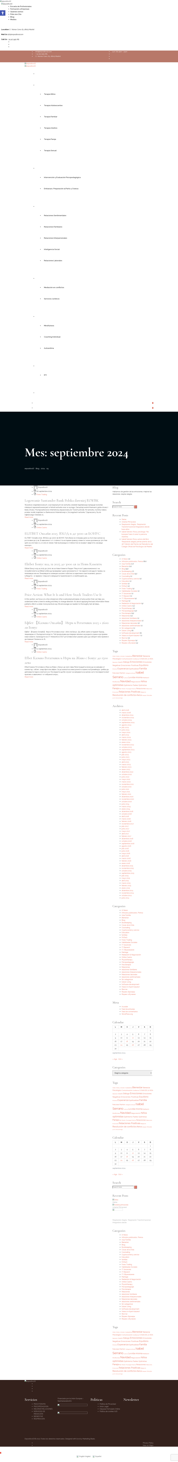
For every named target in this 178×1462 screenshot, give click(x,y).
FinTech (124, 586)
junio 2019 (125, 804)
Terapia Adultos (50, 128)
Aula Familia (126, 564)
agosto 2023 (126, 752)
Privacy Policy (148, 1443)
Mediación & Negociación (131, 603)
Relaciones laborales (129, 623)
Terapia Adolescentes (53, 105)
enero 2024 (126, 742)
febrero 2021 (126, 794)
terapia (144, 695)
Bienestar (39, 316)
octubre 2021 (127, 787)
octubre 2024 (127, 720)
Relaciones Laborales (53, 261)
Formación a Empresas (19, 9)
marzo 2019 (126, 806)
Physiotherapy (127, 608)
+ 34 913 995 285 (41, 54)
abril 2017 (125, 834)
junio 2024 (125, 730)
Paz (120, 688)
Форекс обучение (129, 643)
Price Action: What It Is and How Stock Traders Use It (63, 595)
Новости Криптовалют (131, 635)
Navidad (125, 681)
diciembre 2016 (127, 839)
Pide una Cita (15, 14)
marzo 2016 (126, 858)
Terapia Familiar (50, 117)
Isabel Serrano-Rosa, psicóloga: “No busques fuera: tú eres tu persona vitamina (135, 534)
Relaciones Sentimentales (55, 215)
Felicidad (115, 673)
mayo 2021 (126, 792)
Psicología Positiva (131, 688)
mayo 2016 (126, 853)
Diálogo (126, 662)
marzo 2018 (126, 819)
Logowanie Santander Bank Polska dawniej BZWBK (62, 500)
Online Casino (42, 528)
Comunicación (127, 659)
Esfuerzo (114, 669)
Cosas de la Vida (128, 574)
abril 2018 (125, 816)
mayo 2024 (126, 732)
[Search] (135, 506)
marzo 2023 (126, 764)
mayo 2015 (126, 878)
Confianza (136, 659)
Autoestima (49, 348)
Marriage (125, 601)
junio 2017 (125, 829)
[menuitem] (84, 1456)
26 (133, 1045)
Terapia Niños (49, 94)
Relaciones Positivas (129, 691)
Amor (114, 656)
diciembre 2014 (127, 890)
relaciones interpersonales (131, 621)
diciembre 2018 (127, 811)
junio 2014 (125, 898)
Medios (13, 19)
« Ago (114, 1059)
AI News (125, 559)
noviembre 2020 (128, 799)
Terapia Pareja (50, 139)
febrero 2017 (126, 836)
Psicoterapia (40, 85)
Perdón (124, 688)
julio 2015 (125, 876)
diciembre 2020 (127, 797)
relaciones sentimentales (131, 626)
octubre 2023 (127, 747)
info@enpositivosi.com (15, 34)
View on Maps (148, 1445)
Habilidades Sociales (129, 591)
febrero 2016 (126, 861)
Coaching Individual (52, 337)
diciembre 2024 (127, 715)
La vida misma (135, 677)
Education (125, 581)
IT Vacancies (126, 593)
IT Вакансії (126, 596)
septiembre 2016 (128, 844)
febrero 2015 (126, 886)
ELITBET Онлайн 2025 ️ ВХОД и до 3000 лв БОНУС (62, 533)
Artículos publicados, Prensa (132, 561)
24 (121, 1045)
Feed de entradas (128, 1009)
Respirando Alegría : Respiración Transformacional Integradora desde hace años (135, 526)
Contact (38, 393)
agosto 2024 (126, 725)
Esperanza (123, 668)
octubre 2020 (127, 802)
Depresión (115, 662)
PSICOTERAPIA (40, 1404)
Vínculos (149, 695)
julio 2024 (125, 727)
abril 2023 (125, 762)
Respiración (40, 366)
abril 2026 (125, 710)
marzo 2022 (126, 782)
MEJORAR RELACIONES (43, 1409)
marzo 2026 (126, 713)
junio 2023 (125, 757)
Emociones (136, 661)
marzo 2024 (126, 737)
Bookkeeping (127, 571)
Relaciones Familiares (53, 227)
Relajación (143, 692)
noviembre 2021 (128, 784)
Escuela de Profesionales (21, 6)
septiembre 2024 (128, 722)
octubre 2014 (127, 895)
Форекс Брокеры (128, 640)
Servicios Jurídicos (51, 299)
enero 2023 (126, 769)
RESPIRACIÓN (39, 1419)
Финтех (124, 638)
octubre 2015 (127, 871)
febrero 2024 (126, 740)
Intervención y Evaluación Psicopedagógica (62, 177)
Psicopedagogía (128, 611)
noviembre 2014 (128, 893)
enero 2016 (126, 863)
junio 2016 (125, 851)
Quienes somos (16, 12)
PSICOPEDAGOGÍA (41, 1406)
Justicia (126, 677)
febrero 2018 (126, 821)
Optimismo (128, 685)
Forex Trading (42, 494)
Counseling (126, 576)
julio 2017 (125, 826)
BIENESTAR (38, 1416)
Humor (122, 673)
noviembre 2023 (128, 745)
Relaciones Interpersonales (55, 238)
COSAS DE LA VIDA (146, 659)
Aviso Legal (104, 1406)
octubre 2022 (127, 774)
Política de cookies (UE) (108, 1411)
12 (133, 1038)
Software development (130, 633)
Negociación (136, 682)
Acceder (125, 1007)
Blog (12, 17)
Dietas (124, 519)
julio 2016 (125, 848)
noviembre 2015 (128, 868)
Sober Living (126, 631)
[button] (2, 13)
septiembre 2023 (128, 750)
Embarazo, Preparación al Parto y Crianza (61, 189)
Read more (29, 517)
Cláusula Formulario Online (110, 1409)
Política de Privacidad (108, 1404)
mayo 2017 (126, 831)
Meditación (146, 677)
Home (37, 74)
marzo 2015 (126, 883)
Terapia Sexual (50, 150)
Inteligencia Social (52, 249)
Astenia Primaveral (129, 522)
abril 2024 (125, 735)
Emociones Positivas (130, 665)
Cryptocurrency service (130, 579)
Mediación (39, 278)
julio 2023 (125, 755)
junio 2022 (125, 777)
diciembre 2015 (127, 866)
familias (124, 584)
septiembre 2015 (128, 873)
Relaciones (40, 206)
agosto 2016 (126, 846)
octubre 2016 (127, 841)
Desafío (120, 662)
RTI (45, 375)
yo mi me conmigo (117, 698)
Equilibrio (143, 665)
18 (127, 1041)
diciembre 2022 (127, 772)
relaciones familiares (129, 618)
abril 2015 (125, 881)
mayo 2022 (126, 779)
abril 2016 (125, 856)
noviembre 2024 (128, 718)
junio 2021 (125, 789)
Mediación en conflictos (54, 287)
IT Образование (128, 598)
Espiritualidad (134, 669)
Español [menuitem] (98, 1456)
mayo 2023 (126, 760)
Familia (143, 668)
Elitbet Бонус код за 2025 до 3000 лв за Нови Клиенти (63, 564)
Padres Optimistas (140, 685)
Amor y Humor (120, 656)
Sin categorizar (127, 628)
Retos (139, 695)
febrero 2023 (126, 767)
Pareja (115, 688)
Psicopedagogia (42, 168)
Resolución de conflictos (124, 695)
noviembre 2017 (128, 824)
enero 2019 (126, 809)
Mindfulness (49, 326)
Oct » (120, 1059)
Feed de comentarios (130, 1012)
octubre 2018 (127, 814)
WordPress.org (127, 1014)
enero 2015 (126, 888)
